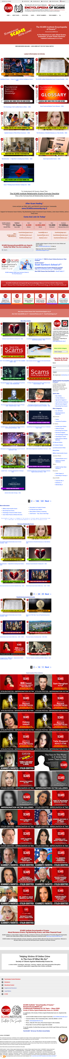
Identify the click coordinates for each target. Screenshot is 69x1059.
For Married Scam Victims (36, 509)
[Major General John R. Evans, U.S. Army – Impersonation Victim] (51, 876)
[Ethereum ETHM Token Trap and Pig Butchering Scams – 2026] (38, 605)
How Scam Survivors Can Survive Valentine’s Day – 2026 (12, 585)
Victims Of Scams (59, 428)
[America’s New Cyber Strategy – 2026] (12, 483)
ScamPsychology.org (60, 232)
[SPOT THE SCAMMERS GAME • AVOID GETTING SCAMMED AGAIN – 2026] (12, 351)
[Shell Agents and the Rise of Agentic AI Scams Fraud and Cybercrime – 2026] (12, 439)
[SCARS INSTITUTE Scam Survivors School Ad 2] (17, 258)
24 (39, 594)
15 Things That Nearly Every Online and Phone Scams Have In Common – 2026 (38, 383)
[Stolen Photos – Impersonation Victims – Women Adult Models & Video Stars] (51, 780)
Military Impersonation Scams (10, 508)
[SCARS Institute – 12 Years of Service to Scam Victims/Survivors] (61, 319)
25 (43, 594)
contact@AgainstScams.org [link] (36, 1020)
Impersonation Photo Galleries (34, 673)
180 (37, 501)
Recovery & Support (60, 432)
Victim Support (59, 473)
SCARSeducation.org (25, 235)
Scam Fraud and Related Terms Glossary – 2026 (52, 106)
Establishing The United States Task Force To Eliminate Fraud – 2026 (39, 427)
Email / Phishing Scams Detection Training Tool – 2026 (17, 184)
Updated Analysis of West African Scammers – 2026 (17, 133)
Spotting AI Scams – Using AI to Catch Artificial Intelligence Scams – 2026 (17, 80)
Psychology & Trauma (60, 436)
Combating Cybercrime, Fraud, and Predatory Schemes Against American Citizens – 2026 (38, 471)
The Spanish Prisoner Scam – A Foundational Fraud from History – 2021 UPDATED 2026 (13, 383)
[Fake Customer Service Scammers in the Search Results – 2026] (38, 351)
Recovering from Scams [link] (8, 510)
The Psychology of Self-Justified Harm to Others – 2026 (17, 107)
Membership (58, 484)
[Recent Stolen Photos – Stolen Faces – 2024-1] (17, 741)
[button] (60, 15)
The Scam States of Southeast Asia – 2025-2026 (36, 636)
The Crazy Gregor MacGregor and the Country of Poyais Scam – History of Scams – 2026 (13, 405)
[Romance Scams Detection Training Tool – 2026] (12, 329)
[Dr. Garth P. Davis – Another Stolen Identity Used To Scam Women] (17, 896)
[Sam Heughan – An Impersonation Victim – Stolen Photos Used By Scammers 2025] (51, 683)
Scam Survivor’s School (46, 264)
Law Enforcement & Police (59, 447)
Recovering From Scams (61, 406)
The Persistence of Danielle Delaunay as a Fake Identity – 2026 (52, 133)
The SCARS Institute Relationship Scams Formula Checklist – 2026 (52, 79)
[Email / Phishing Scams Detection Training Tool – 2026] (17, 172)
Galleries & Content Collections (60, 461)
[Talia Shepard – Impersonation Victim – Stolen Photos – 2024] (51, 741)
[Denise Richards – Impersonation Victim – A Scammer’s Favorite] (17, 780)
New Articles (58, 396)
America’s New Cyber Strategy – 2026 (13, 492)
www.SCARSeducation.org (45, 269)
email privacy (64, 375)
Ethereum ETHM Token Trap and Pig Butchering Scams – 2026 (38, 615)
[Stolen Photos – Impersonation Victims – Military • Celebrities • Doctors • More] (17, 799)
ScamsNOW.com (42, 232)
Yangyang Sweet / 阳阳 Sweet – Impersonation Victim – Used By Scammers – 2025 (12, 658)
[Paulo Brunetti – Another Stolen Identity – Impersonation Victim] (17, 819)
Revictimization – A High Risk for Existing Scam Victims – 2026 (17, 158)
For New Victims (59, 398)
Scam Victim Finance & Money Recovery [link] (12, 514)
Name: (54, 363)
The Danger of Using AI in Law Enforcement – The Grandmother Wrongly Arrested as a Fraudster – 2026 (38, 405)
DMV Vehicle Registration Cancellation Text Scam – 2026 (38, 448)
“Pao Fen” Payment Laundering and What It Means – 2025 (38, 657)
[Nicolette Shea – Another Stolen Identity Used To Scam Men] (17, 915)
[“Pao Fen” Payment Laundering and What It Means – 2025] (38, 648)
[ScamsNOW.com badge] (5, 294)
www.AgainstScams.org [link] (58, 341)
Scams (57, 419)
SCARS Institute (11, 235)
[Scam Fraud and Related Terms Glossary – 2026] (52, 94)
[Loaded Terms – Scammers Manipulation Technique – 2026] (12, 461)
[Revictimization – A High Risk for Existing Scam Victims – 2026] (17, 146)
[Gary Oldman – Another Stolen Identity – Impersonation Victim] (17, 838)
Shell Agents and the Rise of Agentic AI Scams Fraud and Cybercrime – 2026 (13, 449)
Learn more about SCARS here (53, 936)
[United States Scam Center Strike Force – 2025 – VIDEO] (38, 576)
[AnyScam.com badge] (52, 294)
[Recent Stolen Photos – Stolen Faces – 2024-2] (51, 722)
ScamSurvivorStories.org (60, 237)
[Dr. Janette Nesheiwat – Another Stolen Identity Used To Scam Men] (51, 799)
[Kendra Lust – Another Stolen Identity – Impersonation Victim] (51, 838)
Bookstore (57, 482)
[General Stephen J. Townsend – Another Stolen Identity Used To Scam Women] (51, 857)
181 (42, 501)
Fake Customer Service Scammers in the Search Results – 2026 (38, 361)
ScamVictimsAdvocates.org (60, 235)
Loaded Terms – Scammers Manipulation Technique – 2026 (12, 471)
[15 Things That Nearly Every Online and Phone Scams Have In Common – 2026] (38, 373)
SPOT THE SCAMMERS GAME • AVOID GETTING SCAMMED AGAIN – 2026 (12, 361)
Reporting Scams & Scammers (60, 413)
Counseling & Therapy (60, 475)
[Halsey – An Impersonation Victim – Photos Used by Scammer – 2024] (17, 722)
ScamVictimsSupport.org (25, 232)
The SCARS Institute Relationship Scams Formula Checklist (34, 193)
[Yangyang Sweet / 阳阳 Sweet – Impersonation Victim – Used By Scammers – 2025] (12, 648)
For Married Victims (57, 442)
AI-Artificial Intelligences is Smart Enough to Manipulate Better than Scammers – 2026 (39, 339)
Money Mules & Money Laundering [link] (38, 511)
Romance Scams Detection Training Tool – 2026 (12, 338)
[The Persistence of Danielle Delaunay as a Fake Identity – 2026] (52, 121)
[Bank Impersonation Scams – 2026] (52, 146)
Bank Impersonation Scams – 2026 (51, 158)
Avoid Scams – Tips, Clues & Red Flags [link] (39, 513)
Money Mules (56, 450)
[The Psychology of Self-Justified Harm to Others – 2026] (17, 94)
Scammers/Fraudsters (60, 421)
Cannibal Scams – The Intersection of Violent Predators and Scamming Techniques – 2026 (13, 427)
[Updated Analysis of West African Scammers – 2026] (17, 121)
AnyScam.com (42, 237)
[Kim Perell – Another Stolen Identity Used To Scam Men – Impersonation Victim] (17, 876)
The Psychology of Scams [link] (61, 434)
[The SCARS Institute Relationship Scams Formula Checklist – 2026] (52, 67)
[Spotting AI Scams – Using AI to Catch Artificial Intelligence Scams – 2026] (17, 67)
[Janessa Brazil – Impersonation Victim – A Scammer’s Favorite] (51, 896)
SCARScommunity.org (25, 237)
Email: (54, 367)
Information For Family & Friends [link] (38, 507)
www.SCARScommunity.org (33, 208)
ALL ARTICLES (59, 411)
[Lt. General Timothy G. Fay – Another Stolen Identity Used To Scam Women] (17, 857)
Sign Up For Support (60, 400)
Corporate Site (58, 480)
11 (43, 667)
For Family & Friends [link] (58, 445)
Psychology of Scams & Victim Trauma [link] (12, 512)
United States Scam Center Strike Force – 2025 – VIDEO (38, 585)
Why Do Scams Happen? (61, 404)
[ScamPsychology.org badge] (63, 294)
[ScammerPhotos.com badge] (17, 294)
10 (39, 667)
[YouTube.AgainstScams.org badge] (40, 294)
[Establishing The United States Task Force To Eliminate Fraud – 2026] (38, 417)
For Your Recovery (16, 273)
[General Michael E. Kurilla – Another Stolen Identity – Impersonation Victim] (51, 819)
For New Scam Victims (60, 426)
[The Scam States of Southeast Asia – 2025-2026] (38, 627)
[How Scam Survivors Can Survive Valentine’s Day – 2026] (12, 576)
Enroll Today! (38, 259)
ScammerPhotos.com (42, 235)
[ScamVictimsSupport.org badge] (28, 294)
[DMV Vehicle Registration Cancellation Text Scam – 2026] (38, 439)
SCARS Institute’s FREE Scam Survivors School (16, 272)
